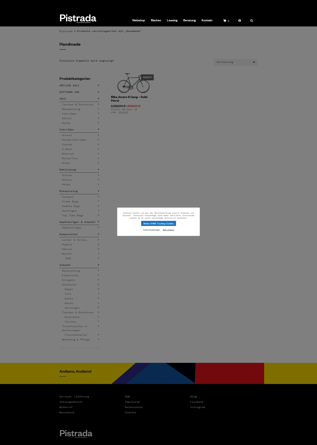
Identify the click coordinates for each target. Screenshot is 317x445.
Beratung (189, 20)
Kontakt (207, 20)
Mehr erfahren (168, 229)
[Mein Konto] (240, 22)
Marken (156, 20)
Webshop (138, 20)
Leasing (172, 20)
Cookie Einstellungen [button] (151, 229)
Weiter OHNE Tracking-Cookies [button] (158, 223)
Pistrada (77, 19)
